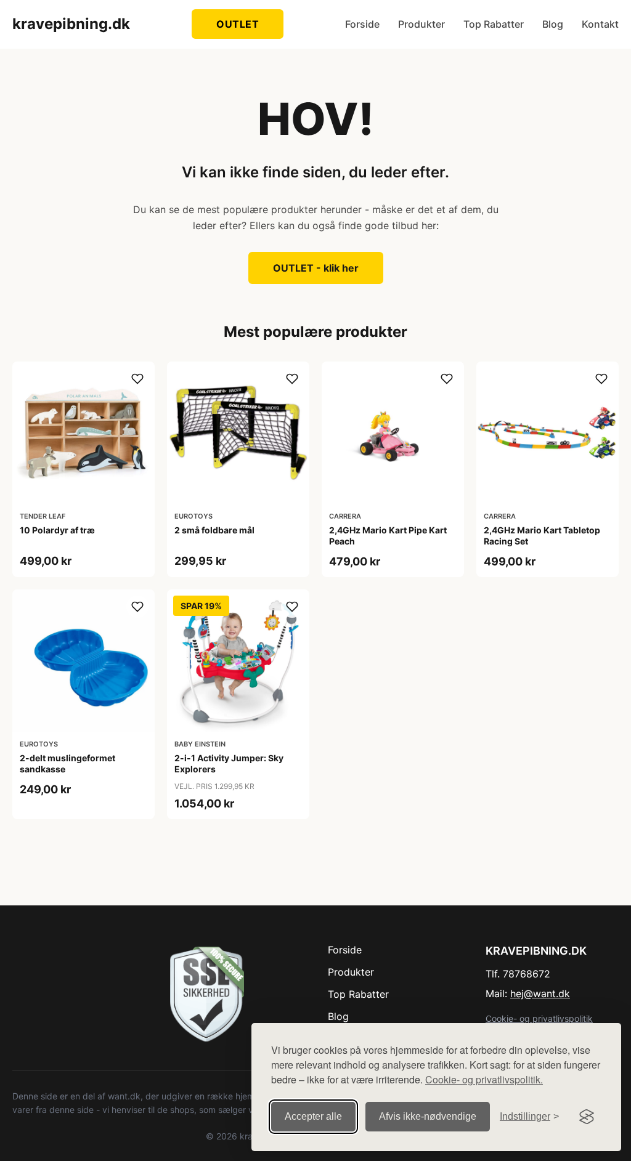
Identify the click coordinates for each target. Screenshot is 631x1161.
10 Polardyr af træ (57, 530)
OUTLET (237, 24)
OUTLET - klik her (316, 268)
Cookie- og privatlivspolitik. (484, 1079)
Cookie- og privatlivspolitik (539, 1018)
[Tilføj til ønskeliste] (137, 379)
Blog (552, 24)
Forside (362, 24)
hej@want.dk (540, 993)
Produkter (421, 24)
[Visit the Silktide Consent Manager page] (586, 1116)
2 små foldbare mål (214, 530)
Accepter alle (313, 1116)
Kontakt (600, 24)
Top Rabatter (493, 24)
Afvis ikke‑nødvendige (427, 1116)
